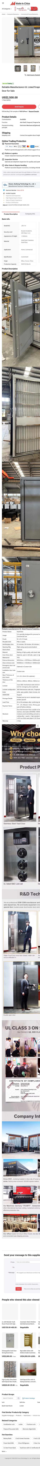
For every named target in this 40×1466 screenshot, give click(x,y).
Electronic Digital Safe (29, 1429)
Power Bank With (8, 1443)
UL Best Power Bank (9, 1448)
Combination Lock (8, 1424)
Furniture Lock (31, 1424)
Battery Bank (7, 1438)
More (3, 1451)
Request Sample (34, 111)
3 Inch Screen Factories (22, 1438)
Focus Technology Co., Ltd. (24, 1458)
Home (3, 14)
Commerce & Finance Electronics (29, 14)
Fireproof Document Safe (11, 1429)
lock (3, 1402)
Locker (22, 1406)
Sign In (5, 205)
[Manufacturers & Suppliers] (20, 3)
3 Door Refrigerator (23, 1443)
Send (18, 1289)
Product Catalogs (29, 1398)
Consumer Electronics (13, 14)
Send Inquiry (19, 107)
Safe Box (22, 1402)
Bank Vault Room (7, 1406)
